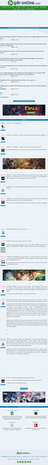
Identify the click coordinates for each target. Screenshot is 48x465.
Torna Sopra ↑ (37, 459)
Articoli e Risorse (11, 7)
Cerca (23, 9)
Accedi (4, 7)
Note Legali (30, 459)
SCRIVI (3, 130)
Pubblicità (10, 459)
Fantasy (23, 7)
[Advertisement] (24, 18)
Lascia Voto (16, 101)
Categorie (18, 7)
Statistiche (15, 459)
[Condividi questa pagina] (30, 462)
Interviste (23, 406)
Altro (19, 9)
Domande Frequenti (23, 459)
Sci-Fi (28, 7)
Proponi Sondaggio (30, 101)
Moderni (36, 7)
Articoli (19, 406)
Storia (31, 7)
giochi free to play (30, 456)
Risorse (28, 406)
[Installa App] (25, 462)
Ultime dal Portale (30, 9)
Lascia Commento (22, 101)
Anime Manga (43, 7)
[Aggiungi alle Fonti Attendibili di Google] (28, 462)
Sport (15, 9)
